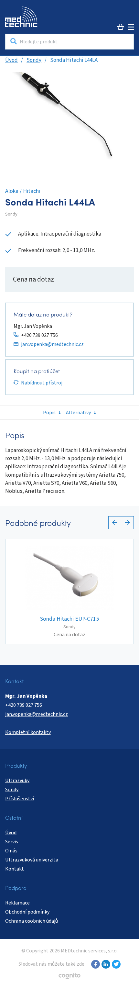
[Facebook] (95, 964)
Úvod (11, 60)
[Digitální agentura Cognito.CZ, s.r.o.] (69, 976)
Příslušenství (19, 798)
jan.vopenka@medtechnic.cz (52, 344)
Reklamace (17, 902)
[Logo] (21, 17)
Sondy (34, 60)
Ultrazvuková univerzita (31, 859)
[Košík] (120, 27)
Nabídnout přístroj (41, 382)
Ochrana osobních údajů (31, 921)
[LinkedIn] (105, 964)
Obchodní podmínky (27, 912)
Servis (11, 841)
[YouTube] (115, 964)
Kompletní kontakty (28, 732)
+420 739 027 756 (39, 335)
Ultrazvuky (17, 780)
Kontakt (14, 868)
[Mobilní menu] (131, 27)
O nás (11, 850)
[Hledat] (13, 41)
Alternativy (78, 412)
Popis (49, 412)
